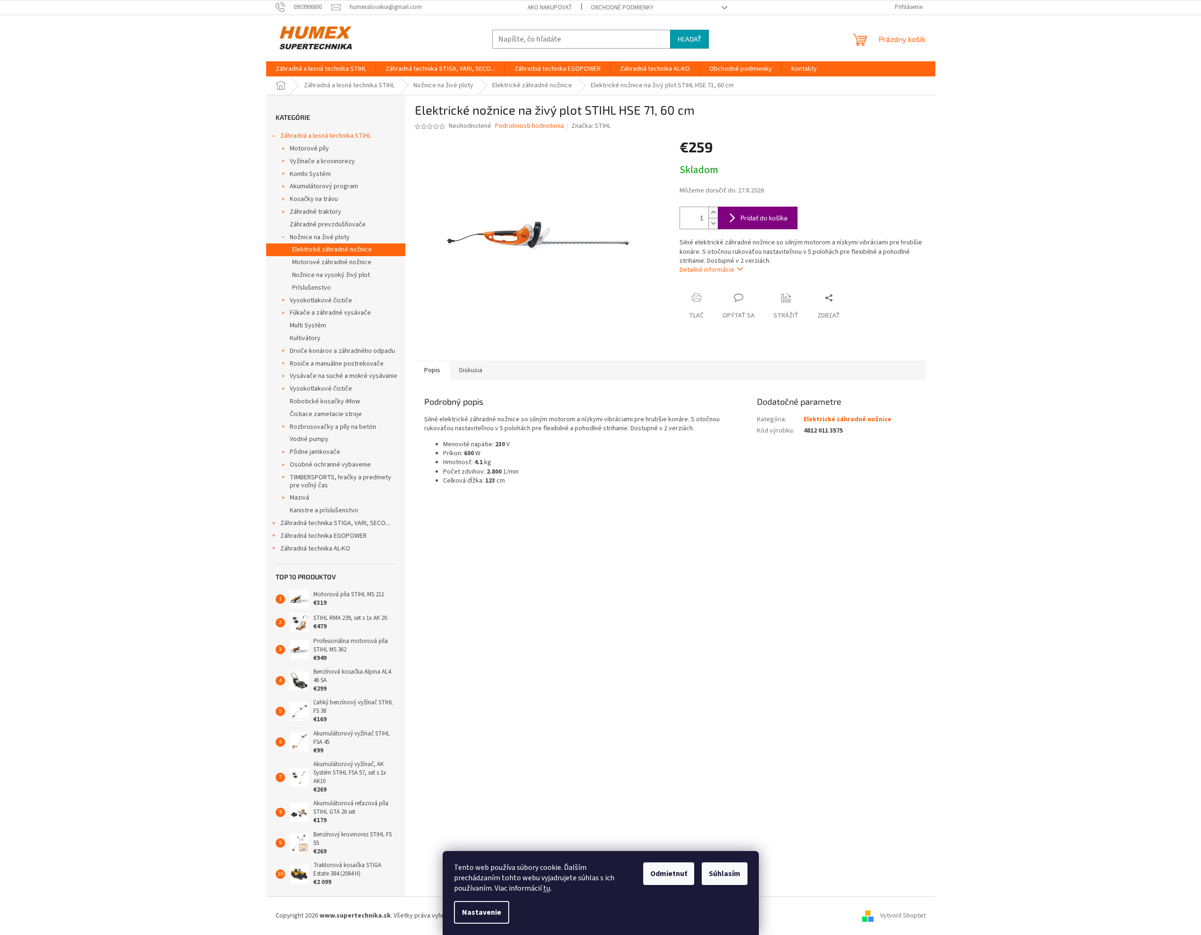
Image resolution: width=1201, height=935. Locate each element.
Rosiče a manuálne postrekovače (337, 363)
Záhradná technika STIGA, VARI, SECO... (335, 523)
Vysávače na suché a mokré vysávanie (343, 376)
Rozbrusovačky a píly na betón (333, 427)
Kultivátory (305, 338)
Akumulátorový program (324, 186)
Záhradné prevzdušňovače (328, 224)
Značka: (591, 126)
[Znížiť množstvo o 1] (713, 223)
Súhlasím (724, 873)
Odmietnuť (668, 873)
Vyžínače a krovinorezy (322, 161)
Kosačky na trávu (314, 199)
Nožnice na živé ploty (320, 237)
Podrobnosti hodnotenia (529, 126)
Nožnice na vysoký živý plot (331, 275)
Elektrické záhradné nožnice (332, 249)
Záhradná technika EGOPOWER (323, 536)
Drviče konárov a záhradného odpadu (342, 351)
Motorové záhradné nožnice (331, 262)
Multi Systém (308, 325)
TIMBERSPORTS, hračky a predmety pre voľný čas (340, 481)
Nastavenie (481, 912)
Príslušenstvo (311, 287)
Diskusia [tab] (470, 370)
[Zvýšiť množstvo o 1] (713, 212)
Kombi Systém (310, 174)
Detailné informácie (707, 270)
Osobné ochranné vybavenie (330, 464)
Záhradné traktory (315, 212)
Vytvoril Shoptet (903, 915)
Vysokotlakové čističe (321, 300)
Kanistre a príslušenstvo (324, 510)
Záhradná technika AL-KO (315, 548)
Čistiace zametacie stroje (326, 414)
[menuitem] (321, 68)
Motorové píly (309, 148)
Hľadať (689, 39)
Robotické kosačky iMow (325, 401)
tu (546, 888)
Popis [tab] (432, 370)
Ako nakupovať (550, 7)
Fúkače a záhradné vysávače (330, 312)
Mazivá (299, 497)
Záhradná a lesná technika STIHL (325, 136)
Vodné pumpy (309, 439)
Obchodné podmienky (622, 7)
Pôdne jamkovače (315, 452)
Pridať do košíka (764, 218)
